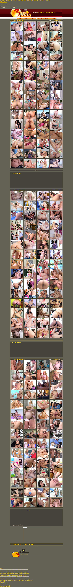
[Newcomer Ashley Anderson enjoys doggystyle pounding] (29, 337)
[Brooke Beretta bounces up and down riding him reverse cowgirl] (16, 249)
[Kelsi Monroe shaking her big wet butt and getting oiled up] (56, 268)
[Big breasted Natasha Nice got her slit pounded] (56, 278)
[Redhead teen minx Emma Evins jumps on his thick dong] (16, 379)
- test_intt (22, 0)
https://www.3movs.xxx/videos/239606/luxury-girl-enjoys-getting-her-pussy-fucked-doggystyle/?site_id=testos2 (14, 576)
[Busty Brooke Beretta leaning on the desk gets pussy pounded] (16, 40)
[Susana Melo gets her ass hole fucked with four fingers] (29, 487)
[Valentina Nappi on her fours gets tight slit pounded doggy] (16, 467)
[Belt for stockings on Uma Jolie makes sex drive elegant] (16, 288)
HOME (20, 18)
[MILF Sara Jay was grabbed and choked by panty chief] (16, 128)
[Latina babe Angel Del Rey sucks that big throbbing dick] (43, 487)
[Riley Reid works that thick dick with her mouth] (56, 428)
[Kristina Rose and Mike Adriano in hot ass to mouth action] (29, 89)
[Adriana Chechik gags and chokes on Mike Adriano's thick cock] (16, 477)
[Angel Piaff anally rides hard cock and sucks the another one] (43, 477)
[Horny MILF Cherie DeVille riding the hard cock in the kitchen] (29, 438)
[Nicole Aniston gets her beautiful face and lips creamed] (56, 79)
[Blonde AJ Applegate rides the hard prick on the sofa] (56, 128)
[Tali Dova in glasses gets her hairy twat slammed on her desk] (29, 278)
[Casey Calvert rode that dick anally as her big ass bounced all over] (56, 317)
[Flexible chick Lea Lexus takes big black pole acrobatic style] (43, 369)
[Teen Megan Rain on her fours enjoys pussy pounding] (29, 467)
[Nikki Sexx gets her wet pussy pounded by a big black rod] (29, 79)
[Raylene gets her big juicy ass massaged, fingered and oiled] (56, 138)
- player (37, 0)
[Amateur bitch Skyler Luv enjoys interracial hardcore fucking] (56, 288)
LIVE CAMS (53, 18)
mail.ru (3, 6)
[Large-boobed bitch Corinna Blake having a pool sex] (43, 268)
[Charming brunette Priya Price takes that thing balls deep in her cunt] (16, 89)
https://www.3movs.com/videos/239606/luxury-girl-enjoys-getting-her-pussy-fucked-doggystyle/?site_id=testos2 (14, 572)
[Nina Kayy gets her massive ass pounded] (29, 389)
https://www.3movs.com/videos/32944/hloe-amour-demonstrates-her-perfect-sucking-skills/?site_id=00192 (14, 569)
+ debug (35, 0)
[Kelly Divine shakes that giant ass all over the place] (29, 428)
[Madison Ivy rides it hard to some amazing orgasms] (43, 89)
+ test (11, 0)
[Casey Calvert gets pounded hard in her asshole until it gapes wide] (56, 487)
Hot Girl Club (40, 12)
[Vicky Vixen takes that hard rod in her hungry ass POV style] (43, 219)
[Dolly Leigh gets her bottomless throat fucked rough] (16, 337)
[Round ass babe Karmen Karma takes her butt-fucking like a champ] (16, 219)
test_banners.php (2, 582)
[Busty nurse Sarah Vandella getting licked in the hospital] (16, 99)
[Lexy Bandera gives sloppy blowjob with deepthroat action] (56, 457)
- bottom (40, 0)
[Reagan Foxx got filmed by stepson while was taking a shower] (43, 40)
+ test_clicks (14, 0)
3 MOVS (26, 18)
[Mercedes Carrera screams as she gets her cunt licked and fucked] (29, 379)
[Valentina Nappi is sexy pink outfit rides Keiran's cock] (29, 30)
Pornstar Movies (48, 12)
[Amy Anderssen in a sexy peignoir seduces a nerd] (56, 249)
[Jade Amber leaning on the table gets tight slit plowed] (56, 467)
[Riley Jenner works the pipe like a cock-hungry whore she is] (29, 200)
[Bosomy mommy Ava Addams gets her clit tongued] (16, 327)
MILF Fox (44, 12)
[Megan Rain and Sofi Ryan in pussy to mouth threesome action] (29, 50)
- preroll (32, 0)
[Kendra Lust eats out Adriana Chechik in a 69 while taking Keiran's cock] (56, 506)
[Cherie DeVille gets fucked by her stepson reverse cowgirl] (43, 239)
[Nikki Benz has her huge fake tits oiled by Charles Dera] (29, 369)
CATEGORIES (40, 18)
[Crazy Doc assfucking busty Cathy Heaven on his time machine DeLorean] (56, 89)
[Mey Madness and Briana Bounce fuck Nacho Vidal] (56, 239)
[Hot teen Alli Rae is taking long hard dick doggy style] (56, 389)
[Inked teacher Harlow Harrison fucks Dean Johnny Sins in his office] (16, 278)
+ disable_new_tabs (7, 0)
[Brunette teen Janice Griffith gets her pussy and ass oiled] (56, 148)
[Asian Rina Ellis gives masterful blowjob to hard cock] (43, 50)
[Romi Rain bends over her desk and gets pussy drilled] (29, 229)
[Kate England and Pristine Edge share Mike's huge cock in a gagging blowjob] (43, 438)
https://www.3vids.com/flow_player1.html (5, 585)
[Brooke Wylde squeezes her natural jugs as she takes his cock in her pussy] (16, 138)
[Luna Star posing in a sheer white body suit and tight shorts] (29, 317)
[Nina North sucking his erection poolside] (43, 99)
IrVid (52, 12)
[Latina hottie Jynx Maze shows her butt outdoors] (43, 288)
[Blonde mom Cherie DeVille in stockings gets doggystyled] (43, 128)
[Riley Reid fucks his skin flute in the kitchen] (43, 30)
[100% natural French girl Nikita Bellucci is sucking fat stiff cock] (29, 40)
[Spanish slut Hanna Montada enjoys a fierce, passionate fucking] (43, 418)
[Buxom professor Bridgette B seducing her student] (29, 457)
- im (49, 0)
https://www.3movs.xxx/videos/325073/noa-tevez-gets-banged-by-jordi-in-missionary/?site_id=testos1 (13, 575)
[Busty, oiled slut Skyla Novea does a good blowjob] (43, 379)
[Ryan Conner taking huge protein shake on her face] (56, 379)
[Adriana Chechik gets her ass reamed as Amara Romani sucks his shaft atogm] (43, 389)
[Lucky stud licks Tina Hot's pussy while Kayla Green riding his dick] (16, 229)
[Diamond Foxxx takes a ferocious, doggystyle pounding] (56, 477)
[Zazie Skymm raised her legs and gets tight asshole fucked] (29, 327)
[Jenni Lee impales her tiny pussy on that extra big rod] (56, 40)
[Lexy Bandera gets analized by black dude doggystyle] (29, 239)
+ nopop (47, 0)
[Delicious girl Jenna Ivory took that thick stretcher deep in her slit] (29, 249)
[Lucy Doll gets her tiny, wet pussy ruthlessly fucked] (56, 200)
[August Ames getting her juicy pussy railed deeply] (43, 457)
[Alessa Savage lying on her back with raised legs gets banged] (56, 30)
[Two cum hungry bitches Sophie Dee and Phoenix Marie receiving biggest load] (16, 50)
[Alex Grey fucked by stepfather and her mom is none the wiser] (29, 288)
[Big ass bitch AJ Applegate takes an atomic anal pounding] (16, 30)
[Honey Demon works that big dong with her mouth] (43, 506)
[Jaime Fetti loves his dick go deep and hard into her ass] (16, 268)
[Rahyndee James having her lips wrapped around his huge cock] (56, 369)
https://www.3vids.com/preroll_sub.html (5, 584)
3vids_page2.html (2, 581)
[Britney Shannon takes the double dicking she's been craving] (16, 369)
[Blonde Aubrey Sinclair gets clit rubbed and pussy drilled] (43, 337)
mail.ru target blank (2, 1)
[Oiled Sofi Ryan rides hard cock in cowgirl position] (16, 148)
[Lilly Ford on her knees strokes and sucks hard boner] (29, 99)
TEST (54, 12)
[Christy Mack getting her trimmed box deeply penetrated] (29, 138)
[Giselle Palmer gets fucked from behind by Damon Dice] (29, 477)
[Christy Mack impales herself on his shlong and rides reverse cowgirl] (43, 428)
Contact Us (22, 554)
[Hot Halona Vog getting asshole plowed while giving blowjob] (29, 128)
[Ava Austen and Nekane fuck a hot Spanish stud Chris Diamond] (43, 200)
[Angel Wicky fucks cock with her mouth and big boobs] (56, 229)
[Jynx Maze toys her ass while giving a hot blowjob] (29, 506)
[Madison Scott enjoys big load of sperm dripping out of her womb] (29, 148)
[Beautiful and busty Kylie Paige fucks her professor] (29, 268)
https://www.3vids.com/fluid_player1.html (5, 586)
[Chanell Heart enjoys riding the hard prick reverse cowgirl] (56, 327)
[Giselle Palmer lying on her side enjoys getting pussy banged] (16, 200)
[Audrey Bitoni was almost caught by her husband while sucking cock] (16, 239)
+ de (0, 0)
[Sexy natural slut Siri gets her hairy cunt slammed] (56, 219)
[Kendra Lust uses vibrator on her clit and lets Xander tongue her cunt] (16, 487)
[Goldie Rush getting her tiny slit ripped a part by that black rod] (56, 337)
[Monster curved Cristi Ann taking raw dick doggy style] (16, 428)
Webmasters (26, 554)
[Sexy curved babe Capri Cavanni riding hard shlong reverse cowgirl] (43, 138)
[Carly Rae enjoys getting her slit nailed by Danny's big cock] (43, 229)
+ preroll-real (28, 0)
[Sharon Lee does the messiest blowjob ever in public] (16, 79)
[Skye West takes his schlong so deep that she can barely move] (29, 418)
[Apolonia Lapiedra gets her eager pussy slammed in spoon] (43, 467)
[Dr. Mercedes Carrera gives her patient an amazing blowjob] (56, 438)
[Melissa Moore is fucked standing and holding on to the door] (43, 79)
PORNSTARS (46, 18)
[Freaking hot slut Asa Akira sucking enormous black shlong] (43, 249)
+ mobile (3, 0)
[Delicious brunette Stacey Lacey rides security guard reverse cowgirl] (29, 219)
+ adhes (25, 0)
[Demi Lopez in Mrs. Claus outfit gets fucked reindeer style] (16, 506)
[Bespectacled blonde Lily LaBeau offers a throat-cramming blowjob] (16, 389)
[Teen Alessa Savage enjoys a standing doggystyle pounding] (56, 50)
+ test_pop (18, 0)
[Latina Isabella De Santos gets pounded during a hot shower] (16, 317)
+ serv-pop (43, 0)
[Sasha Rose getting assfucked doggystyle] (43, 327)
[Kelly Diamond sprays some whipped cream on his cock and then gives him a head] (16, 438)
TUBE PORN (33, 18)
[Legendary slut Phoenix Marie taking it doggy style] (43, 148)
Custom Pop (1, 568)
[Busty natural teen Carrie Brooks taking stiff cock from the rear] (43, 278)
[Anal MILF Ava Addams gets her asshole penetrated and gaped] (56, 418)
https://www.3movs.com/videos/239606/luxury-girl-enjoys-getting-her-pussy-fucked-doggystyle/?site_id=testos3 (14, 573)
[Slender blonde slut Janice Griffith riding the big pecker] (16, 418)
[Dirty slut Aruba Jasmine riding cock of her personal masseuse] (43, 317)
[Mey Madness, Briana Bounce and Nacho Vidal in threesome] (56, 99)
